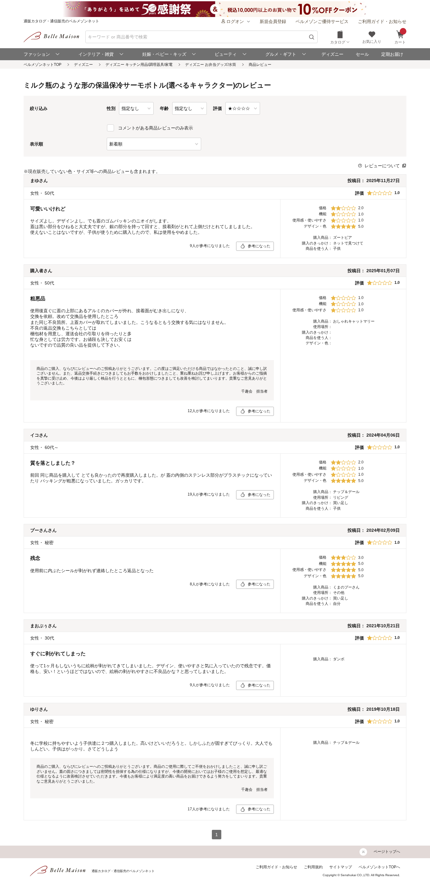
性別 (111, 108)
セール (362, 54)
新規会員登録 (273, 21)
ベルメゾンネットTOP (42, 64)
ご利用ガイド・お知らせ (382, 21)
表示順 (36, 143)
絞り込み (39, 108)
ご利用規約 (313, 867)
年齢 (164, 108)
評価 (217, 108)
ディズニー (332, 54)
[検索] (312, 37)
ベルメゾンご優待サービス (322, 21)
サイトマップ (340, 867)
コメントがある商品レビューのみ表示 (155, 127)
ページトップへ (387, 851)
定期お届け (392, 54)
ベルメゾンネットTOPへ (379, 867)
